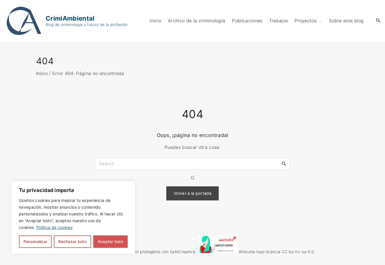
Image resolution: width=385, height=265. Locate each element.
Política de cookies (54, 227)
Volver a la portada (192, 193)
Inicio (42, 73)
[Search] (284, 163)
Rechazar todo (72, 241)
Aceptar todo (110, 241)
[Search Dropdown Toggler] (378, 21)
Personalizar (35, 241)
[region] (73, 217)
